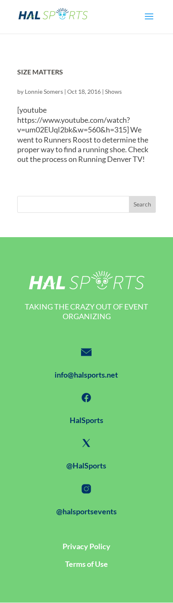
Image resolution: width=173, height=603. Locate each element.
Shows (113, 91)
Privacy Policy (86, 546)
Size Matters (40, 72)
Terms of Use (86, 564)
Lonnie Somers (44, 91)
